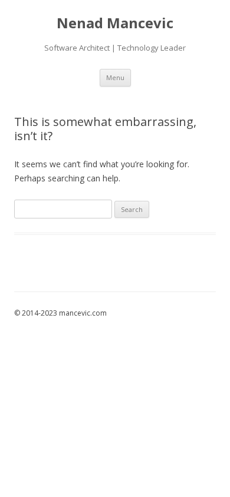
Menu (115, 77)
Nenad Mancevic (115, 23)
